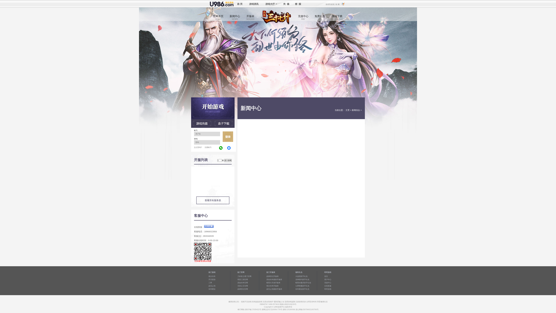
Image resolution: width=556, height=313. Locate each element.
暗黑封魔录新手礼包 (303, 283)
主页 (347, 110)
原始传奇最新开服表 (274, 280)
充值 (286, 4)
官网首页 (218, 17)
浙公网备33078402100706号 (307, 310)
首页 (240, 4)
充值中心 (303, 17)
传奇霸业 (212, 289)
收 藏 (337, 4)
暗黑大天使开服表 (273, 283)
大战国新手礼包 (301, 276)
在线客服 (327, 286)
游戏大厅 (270, 4)
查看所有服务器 (213, 200)
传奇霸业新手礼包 (302, 289)
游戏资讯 (254, 4)
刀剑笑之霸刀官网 (244, 276)
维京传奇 (212, 276)
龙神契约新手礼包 (302, 280)
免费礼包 (320, 17)
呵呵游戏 (327, 289)
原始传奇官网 (242, 283)
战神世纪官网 (242, 289)
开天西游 (212, 280)
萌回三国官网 (242, 280)
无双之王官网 (242, 286)
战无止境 (212, 286)
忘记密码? (198, 147)
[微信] (221, 148)
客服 (298, 4)
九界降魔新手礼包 (302, 286)
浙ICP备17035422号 (253, 310)
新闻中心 (235, 17)
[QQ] (229, 148)
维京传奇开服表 (272, 286)
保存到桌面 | (330, 4)
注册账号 (208, 147)
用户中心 (327, 280)
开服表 (250, 17)
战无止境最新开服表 (274, 289)
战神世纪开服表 (272, 276)
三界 (210, 283)
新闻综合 (356, 110)
